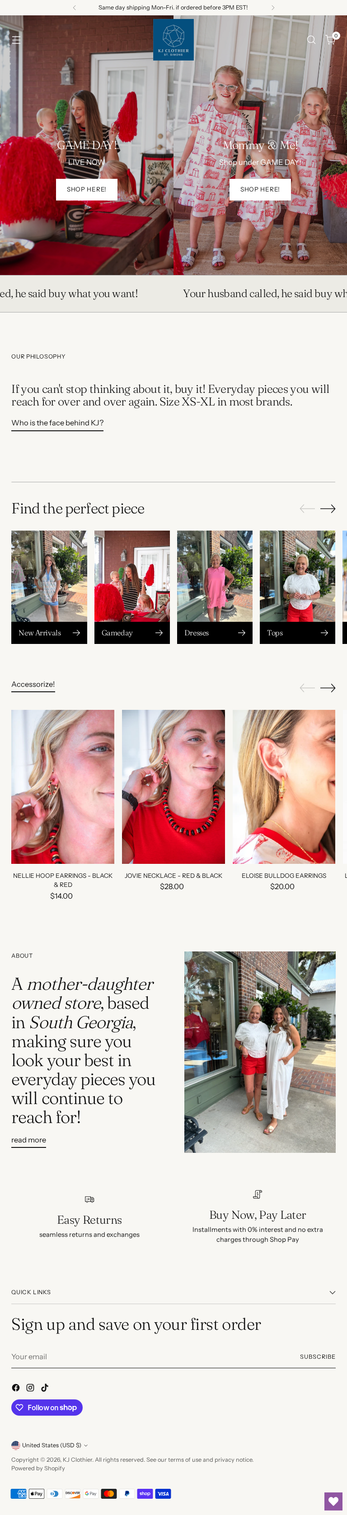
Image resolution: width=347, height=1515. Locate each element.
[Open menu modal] (16, 40)
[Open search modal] (311, 40)
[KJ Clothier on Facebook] (16, 1389)
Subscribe (318, 1356)
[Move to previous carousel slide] (307, 509)
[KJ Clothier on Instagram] (31, 1389)
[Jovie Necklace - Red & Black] (173, 787)
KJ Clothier (77, 1459)
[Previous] (74, 7)
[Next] (273, 7)
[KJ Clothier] (173, 40)
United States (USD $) (51, 1445)
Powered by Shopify (38, 1468)
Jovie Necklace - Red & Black (173, 875)
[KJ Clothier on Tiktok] (45, 1389)
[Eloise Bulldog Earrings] (284, 787)
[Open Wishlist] (333, 1501)
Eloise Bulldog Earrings (284, 875)
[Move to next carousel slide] (328, 508)
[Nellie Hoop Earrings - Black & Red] (62, 787)
